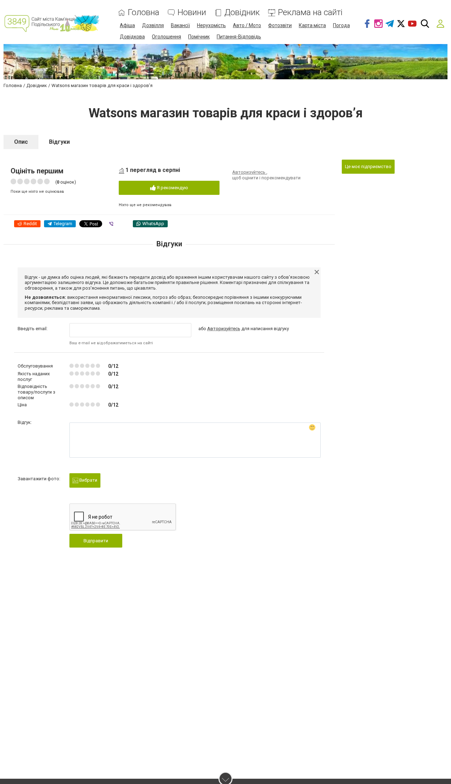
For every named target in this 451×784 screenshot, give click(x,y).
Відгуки (59, 141)
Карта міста (312, 25)
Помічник (199, 36)
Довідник (242, 12)
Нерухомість (211, 25)
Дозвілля (153, 25)
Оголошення (166, 36)
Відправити (96, 540)
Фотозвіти (280, 25)
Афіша (127, 25)
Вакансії (180, 25)
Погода (341, 25)
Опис (21, 141)
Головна (143, 12)
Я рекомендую (172, 187)
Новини (192, 12)
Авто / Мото (247, 25)
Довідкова (132, 36)
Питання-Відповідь (239, 36)
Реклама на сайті (310, 12)
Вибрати (87, 480)
